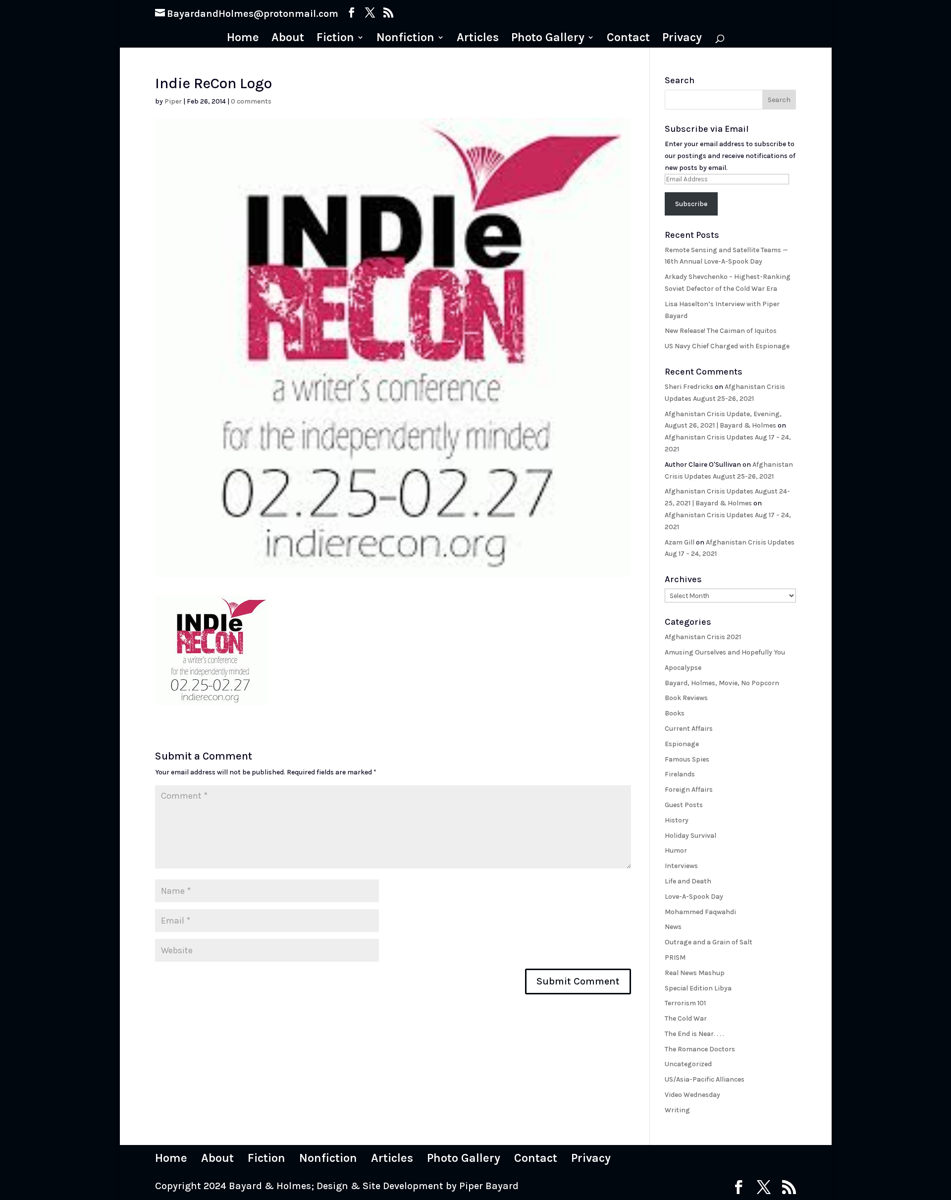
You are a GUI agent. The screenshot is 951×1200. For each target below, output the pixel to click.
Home (243, 39)
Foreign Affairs (689, 789)
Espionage (682, 744)
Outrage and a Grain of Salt (708, 942)
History (676, 820)
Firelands (680, 774)
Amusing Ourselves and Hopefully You (725, 652)
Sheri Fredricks (689, 386)
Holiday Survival (690, 835)
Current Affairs (689, 728)
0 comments (251, 101)
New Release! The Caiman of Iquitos (721, 331)
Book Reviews (686, 698)
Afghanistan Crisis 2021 (703, 637)
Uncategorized (688, 1064)
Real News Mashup (695, 973)
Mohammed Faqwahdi (700, 912)
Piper (173, 101)
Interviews (681, 866)
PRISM (675, 957)
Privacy (682, 39)
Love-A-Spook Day (694, 896)
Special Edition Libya (698, 988)
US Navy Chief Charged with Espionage (727, 346)
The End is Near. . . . (694, 1034)
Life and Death (688, 881)
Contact (628, 39)
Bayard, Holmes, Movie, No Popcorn (722, 683)
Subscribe (691, 204)
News (673, 927)
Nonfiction (405, 39)
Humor (676, 850)
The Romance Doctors (700, 1049)
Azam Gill (679, 542)
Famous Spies (687, 759)
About (287, 39)
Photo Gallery (547, 39)
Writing (677, 1110)
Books (675, 713)
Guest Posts (684, 805)
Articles (478, 39)
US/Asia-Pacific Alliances (704, 1079)
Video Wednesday (692, 1095)
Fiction (335, 39)
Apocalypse (683, 667)
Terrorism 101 (685, 1003)
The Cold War (686, 1018)
